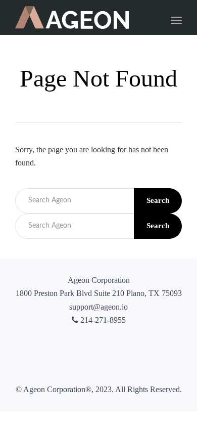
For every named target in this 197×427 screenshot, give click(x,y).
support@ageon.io (98, 307)
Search (157, 200)
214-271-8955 (102, 320)
